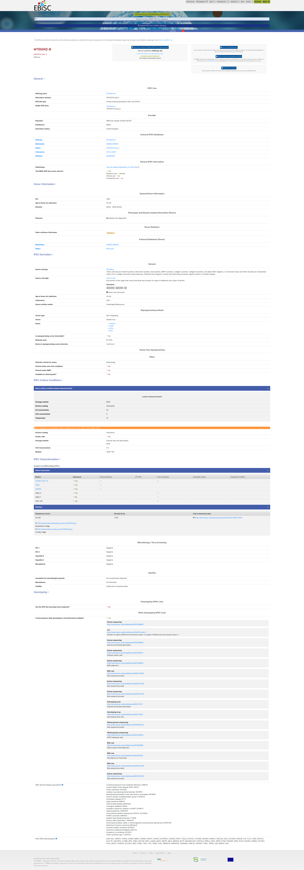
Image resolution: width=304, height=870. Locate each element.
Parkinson (175, 21)
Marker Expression (42, 470)
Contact (248, 1)
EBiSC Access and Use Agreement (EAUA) (229, 56)
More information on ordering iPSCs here (150, 54)
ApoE (179, 21)
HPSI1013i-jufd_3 (112, 148)
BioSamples (39, 144)
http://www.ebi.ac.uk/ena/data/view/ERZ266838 (125, 624)
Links (150, 853)
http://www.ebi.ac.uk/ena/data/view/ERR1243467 (125, 673)
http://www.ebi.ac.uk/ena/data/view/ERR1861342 (125, 725)
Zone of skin (111, 278)
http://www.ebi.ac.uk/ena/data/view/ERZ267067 (125, 756)
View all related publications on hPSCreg (121, 167)
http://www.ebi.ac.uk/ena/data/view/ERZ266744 (125, 653)
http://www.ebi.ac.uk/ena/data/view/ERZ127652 (125, 714)
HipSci (37, 148)
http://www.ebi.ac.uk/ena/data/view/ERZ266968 (125, 745)
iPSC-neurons (190, 1)
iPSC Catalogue (200, 1)
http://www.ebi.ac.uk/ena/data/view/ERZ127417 (124, 704)
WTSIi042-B (110, 94)
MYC (111, 331)
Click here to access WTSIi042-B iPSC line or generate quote (150, 47)
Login (169, 853)
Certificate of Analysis (229, 68)
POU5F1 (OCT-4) (41, 481)
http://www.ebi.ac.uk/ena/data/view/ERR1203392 (125, 684)
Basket (265, 1)
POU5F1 (112, 324)
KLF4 (111, 328)
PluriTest (38, 507)
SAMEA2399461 (112, 144)
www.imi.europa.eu (41, 866)
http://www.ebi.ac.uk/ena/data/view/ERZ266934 (125, 663)
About (211, 1)
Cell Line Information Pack (229, 47)
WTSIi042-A (111, 106)
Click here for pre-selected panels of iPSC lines (152, 14)
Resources (234, 1)
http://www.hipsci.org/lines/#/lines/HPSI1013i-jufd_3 (126, 632)
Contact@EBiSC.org (166, 40)
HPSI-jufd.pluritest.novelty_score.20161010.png (54, 529)
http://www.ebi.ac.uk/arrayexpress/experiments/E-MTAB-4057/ (218, 518)
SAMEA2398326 (112, 245)
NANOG (38, 489)
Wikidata (38, 156)
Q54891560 (110, 156)
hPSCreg (38, 140)
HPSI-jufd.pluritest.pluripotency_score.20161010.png (56, 523)
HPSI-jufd (110, 249)
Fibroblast (110, 269)
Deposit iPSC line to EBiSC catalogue (153, 25)
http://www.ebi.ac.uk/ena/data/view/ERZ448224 (125, 735)
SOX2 (111, 326)
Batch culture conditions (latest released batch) (53, 388)
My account (258, 1)
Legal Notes (173, 31)
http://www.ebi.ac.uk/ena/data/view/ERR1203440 (125, 776)
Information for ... (222, 1)
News (242, 1)
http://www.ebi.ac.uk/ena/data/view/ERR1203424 (125, 694)
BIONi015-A (170, 21)
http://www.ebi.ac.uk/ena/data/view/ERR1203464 (125, 766)
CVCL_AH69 (111, 152)
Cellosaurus (39, 152)
